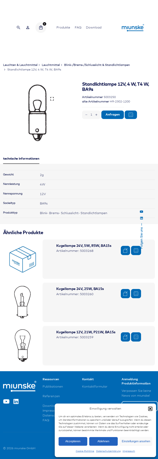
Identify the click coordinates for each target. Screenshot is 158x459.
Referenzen (51, 396)
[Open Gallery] (52, 98)
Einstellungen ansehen (136, 441)
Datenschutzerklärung (108, 451)
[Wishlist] (27, 27)
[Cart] (40, 27)
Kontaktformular (95, 386)
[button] (150, 409)
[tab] (21, 163)
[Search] (18, 27)
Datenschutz (52, 415)
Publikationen (53, 386)
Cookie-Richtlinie (85, 451)
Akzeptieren (72, 441)
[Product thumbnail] (23, 259)
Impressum (129, 451)
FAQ (46, 420)
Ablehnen (103, 441)
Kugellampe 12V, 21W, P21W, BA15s (85, 332)
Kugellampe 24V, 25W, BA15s (80, 289)
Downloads (51, 406)
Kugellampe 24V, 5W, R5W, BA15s (83, 246)
